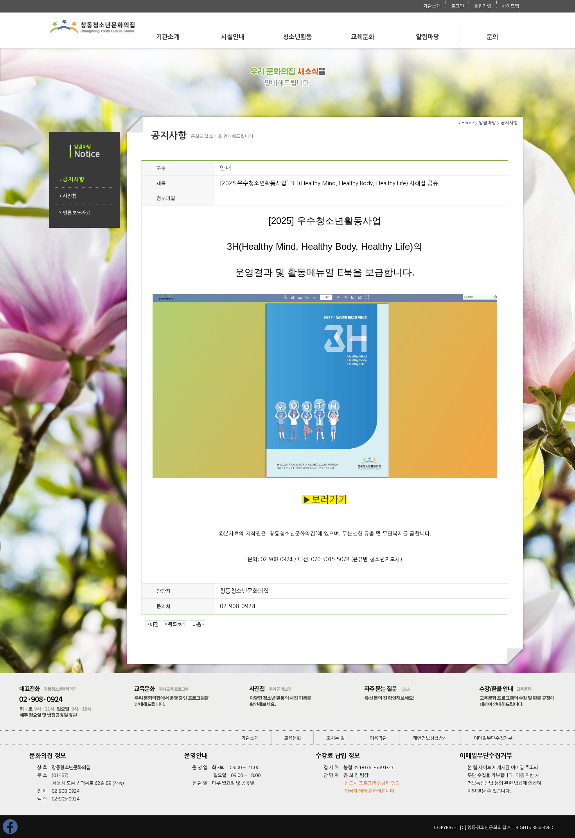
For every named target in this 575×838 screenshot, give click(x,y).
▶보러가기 (324, 499)
